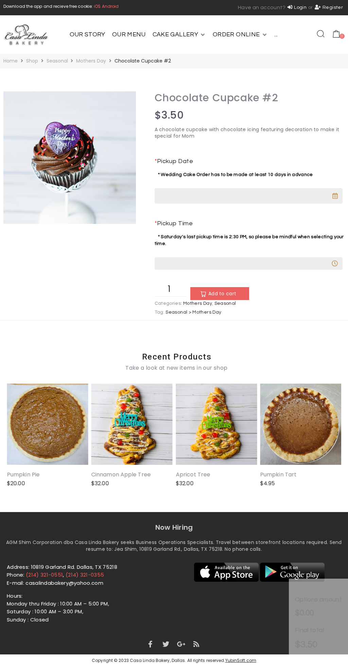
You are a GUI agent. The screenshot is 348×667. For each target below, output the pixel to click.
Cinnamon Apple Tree (121, 474)
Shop (32, 60)
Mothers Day (91, 60)
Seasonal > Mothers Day (193, 312)
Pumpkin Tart (278, 474)
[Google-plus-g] (181, 644)
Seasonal (57, 60)
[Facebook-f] (150, 644)
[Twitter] (166, 644)
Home (10, 60)
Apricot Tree (193, 474)
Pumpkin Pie (23, 474)
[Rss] (197, 644)
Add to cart (222, 293)
